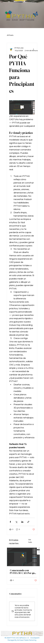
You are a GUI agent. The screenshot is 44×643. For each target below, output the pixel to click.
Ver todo (30, 541)
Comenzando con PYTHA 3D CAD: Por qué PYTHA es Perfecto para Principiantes (23, 571)
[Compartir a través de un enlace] (28, 522)
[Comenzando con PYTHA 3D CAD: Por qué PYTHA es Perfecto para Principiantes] (23, 557)
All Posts (10, 35)
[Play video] (22, 107)
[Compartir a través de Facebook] (10, 522)
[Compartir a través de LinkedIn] (22, 522)
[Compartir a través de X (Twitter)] (16, 522)
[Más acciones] (33, 49)
